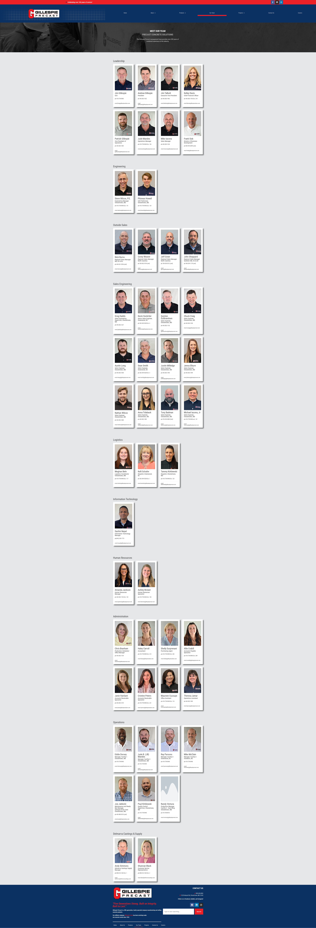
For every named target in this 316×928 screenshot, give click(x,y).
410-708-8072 (165, 813)
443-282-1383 (142, 419)
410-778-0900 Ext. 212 (144, 654)
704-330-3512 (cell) (167, 263)
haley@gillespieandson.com (145, 658)
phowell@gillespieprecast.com (146, 210)
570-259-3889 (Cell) (167, 419)
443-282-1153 (165, 325)
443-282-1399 (188, 373)
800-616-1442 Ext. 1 (121, 873)
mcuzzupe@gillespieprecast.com (168, 706)
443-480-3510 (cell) (121, 814)
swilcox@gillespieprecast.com (123, 210)
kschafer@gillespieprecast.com (146, 483)
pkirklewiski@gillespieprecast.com (145, 818)
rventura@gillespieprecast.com (169, 817)
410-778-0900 (119, 98)
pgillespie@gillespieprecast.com (122, 151)
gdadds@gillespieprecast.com (123, 329)
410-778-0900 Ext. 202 (167, 654)
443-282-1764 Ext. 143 (121, 597)
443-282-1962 (165, 98)
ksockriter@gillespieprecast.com (145, 328)
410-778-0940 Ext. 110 (167, 701)
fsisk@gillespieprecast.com (191, 150)
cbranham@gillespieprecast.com (122, 661)
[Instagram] (281, 2)
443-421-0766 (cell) (121, 264)
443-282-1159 (119, 655)
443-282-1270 (119, 703)
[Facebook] (192, 905)
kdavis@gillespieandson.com (192, 103)
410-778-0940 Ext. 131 (121, 205)
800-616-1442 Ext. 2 (144, 873)
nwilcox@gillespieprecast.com (123, 424)
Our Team (212, 13)
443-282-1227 (119, 325)
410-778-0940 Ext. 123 (167, 478)
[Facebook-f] (273, 2)
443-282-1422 (142, 98)
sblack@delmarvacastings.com (146, 877)
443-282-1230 (188, 323)
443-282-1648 (119, 373)
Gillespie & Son (129, 915)
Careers (300, 13)
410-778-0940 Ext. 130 (144, 597)
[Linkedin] (277, 2)
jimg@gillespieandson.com (122, 103)
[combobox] (178, 912)
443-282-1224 (165, 144)
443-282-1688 (119, 420)
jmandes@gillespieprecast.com (146, 149)
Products (181, 13)
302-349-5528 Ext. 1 (144, 478)
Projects (240, 13)
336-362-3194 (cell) (144, 263)
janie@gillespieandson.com (122, 707)
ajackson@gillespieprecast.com (123, 601)
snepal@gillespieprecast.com (123, 543)
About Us (122, 925)
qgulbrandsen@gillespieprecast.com (169, 331)
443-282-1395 (165, 373)
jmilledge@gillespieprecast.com (168, 378)
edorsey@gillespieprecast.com (123, 766)
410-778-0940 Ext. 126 (144, 144)
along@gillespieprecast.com (123, 377)
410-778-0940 (119, 761)
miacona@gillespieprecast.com (169, 149)
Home (125, 13)
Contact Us (271, 13)
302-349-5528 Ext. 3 (144, 373)
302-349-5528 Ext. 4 (144, 323)
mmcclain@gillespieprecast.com (191, 767)
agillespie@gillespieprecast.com (145, 104)
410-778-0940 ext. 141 (190, 419)
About (152, 13)
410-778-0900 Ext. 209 (190, 655)
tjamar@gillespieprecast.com (192, 706)
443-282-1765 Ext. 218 (190, 98)
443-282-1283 (119, 146)
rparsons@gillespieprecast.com (169, 766)
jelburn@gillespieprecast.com (192, 377)
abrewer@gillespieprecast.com (146, 601)
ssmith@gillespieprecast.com (146, 377)
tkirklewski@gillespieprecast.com (168, 484)
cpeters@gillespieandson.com (146, 707)
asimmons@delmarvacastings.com (123, 878)
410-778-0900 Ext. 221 (144, 703)
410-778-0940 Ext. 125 (144, 205)
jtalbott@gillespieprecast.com (169, 103)
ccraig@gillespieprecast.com (192, 328)
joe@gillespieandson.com (122, 819)
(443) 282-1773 (119, 538)
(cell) (190, 263)
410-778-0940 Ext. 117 (121, 478)
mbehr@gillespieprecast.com (123, 483)
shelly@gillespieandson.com (169, 658)
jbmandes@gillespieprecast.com (145, 769)
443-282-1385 (188, 701)
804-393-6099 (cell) (190, 146)
